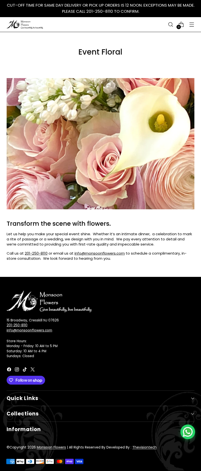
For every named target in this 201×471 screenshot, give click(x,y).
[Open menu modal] (192, 24)
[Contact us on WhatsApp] (187, 431)
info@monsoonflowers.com (100, 253)
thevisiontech (144, 447)
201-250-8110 (36, 253)
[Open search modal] (171, 24)
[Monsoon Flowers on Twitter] (33, 370)
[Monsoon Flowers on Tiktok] (25, 370)
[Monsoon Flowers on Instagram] (17, 370)
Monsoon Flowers (51, 447)
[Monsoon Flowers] (25, 24)
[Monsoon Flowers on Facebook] (10, 370)
